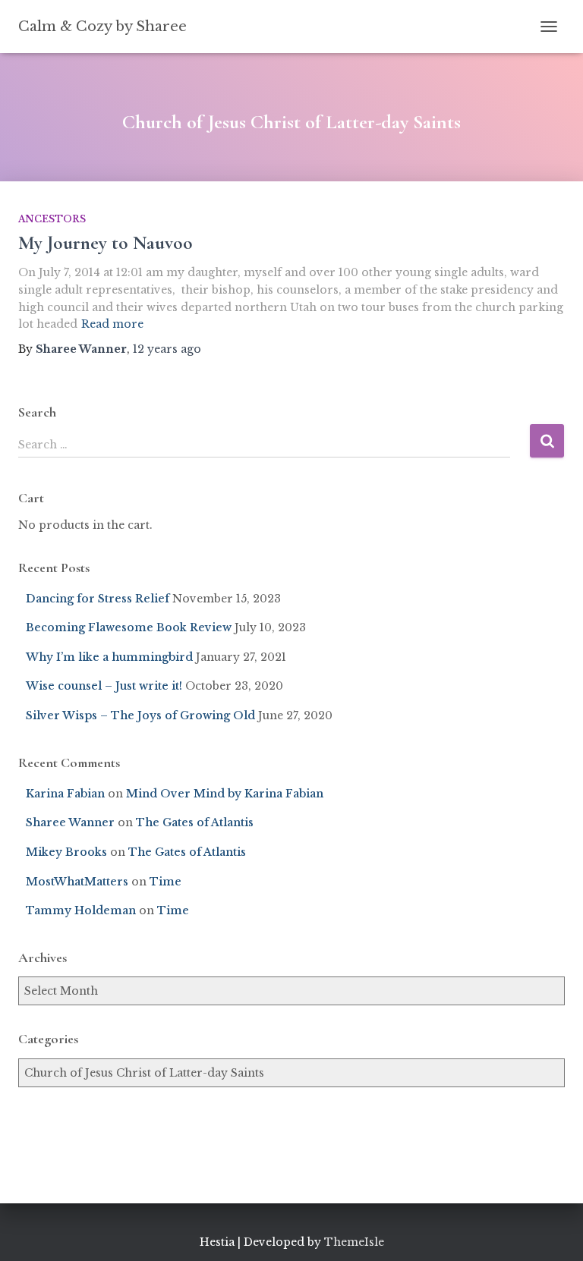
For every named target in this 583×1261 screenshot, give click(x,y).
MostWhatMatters (77, 881)
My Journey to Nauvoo (105, 242)
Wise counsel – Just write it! (104, 686)
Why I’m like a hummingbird (109, 657)
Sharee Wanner (70, 822)
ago (167, 349)
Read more (112, 324)
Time (165, 881)
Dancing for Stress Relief (97, 598)
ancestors (52, 219)
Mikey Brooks (66, 852)
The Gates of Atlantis (195, 822)
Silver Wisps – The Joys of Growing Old (140, 715)
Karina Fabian (65, 793)
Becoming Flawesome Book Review (129, 627)
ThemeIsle (354, 1242)
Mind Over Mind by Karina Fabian (224, 793)
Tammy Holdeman (81, 910)
